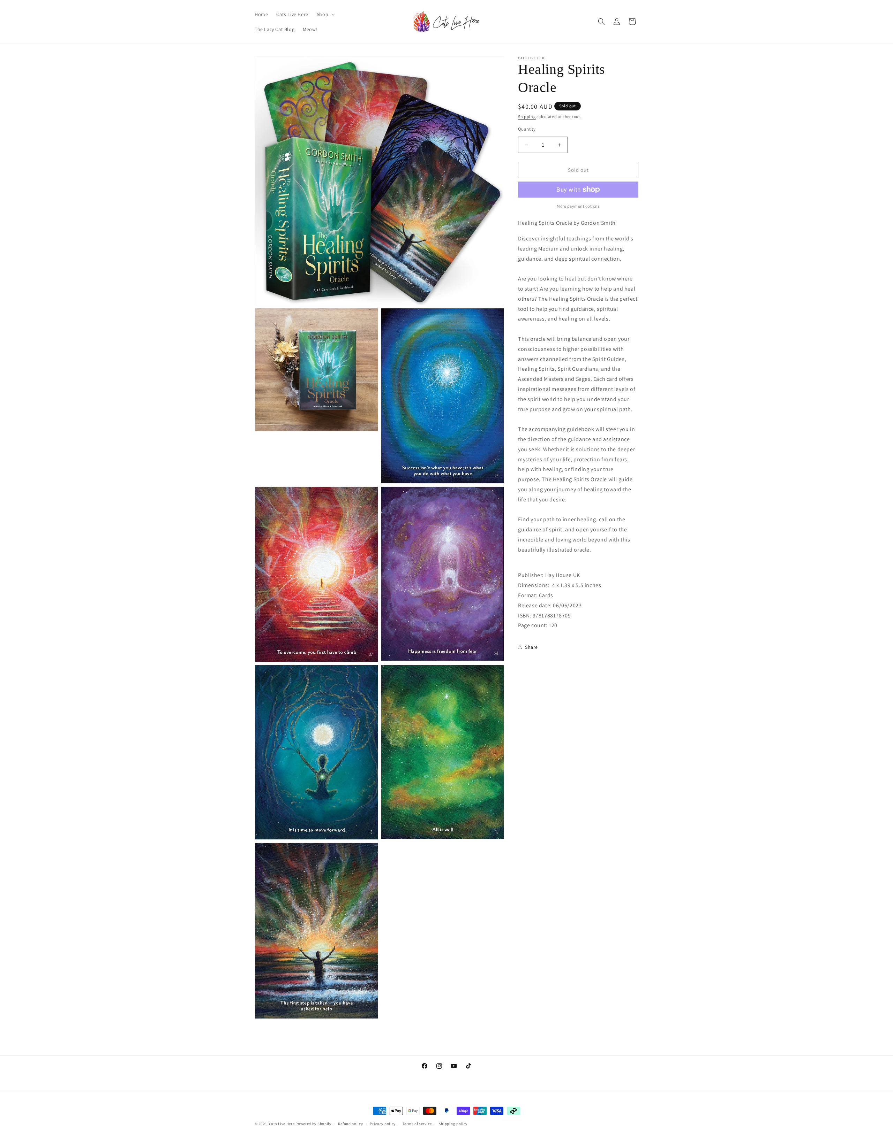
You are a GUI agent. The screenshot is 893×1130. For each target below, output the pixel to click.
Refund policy (350, 1123)
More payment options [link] (578, 206)
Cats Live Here (282, 1123)
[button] (325, 14)
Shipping (527, 116)
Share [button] (531, 647)
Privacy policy (383, 1123)
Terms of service (417, 1123)
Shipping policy (453, 1123)
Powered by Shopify (313, 1123)
